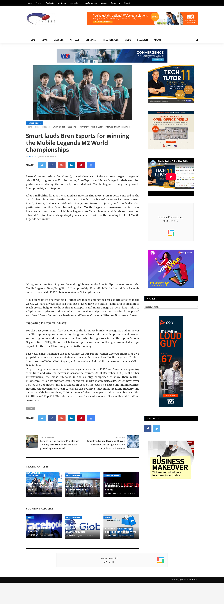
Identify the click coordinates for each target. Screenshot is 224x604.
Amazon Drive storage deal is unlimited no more (120, 530)
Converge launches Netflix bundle (121, 488)
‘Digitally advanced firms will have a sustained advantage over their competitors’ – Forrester (105, 445)
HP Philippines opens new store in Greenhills (81, 488)
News (38, 3)
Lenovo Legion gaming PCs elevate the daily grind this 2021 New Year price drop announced (59, 445)
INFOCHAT (192, 579)
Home (29, 3)
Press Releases (89, 3)
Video (104, 3)
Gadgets (50, 3)
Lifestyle (74, 3)
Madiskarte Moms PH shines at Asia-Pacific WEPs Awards (43, 486)
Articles (62, 3)
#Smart (30, 408)
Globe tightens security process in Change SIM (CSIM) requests (80, 528)
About (127, 3)
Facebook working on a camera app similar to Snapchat (41, 528)
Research (115, 3)
